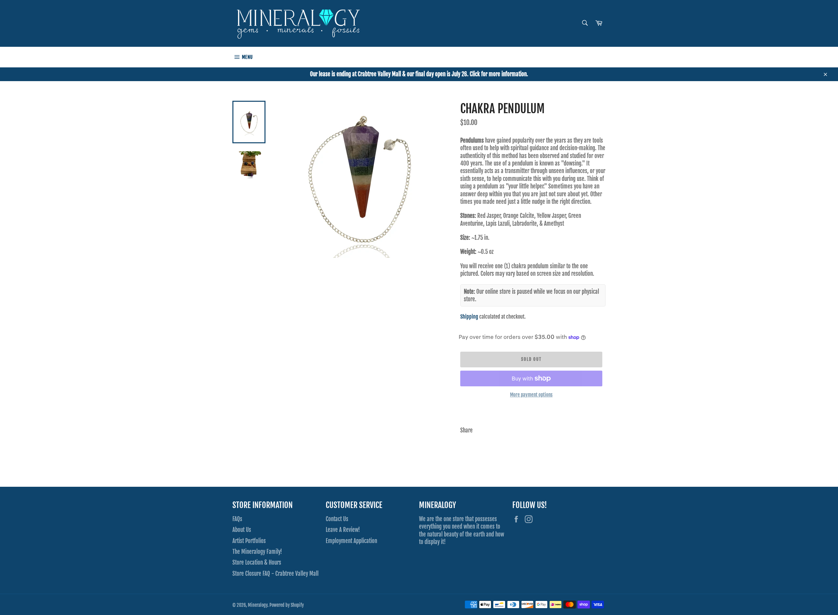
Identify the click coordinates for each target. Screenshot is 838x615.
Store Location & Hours (256, 562)
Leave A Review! (343, 529)
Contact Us (337, 519)
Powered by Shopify (286, 605)
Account (599, 57)
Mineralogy (257, 605)
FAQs (237, 519)
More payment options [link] (531, 395)
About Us (241, 529)
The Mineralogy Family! (257, 551)
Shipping (469, 316)
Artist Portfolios (249, 540)
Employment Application (351, 540)
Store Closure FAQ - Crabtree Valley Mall (275, 573)
